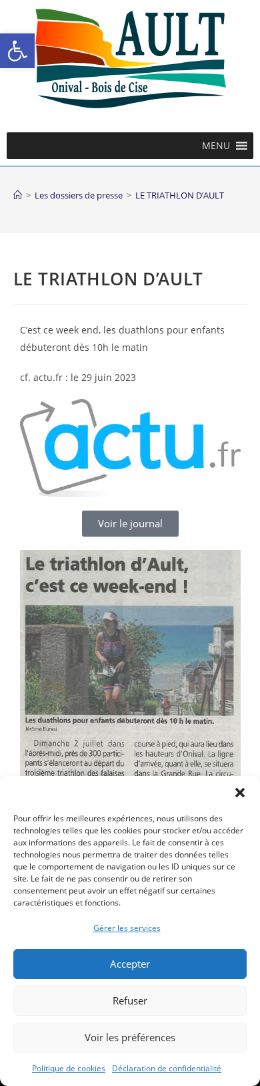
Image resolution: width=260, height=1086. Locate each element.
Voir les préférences (130, 1037)
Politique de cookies (68, 1068)
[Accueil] (17, 195)
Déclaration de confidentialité (166, 1068)
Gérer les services (127, 928)
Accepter (130, 963)
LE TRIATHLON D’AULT (179, 195)
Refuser (130, 1000)
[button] (17, 50)
